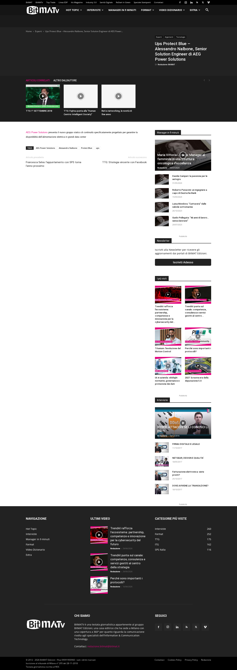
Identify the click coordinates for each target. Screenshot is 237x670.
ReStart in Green (123, 2)
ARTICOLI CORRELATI (38, 80)
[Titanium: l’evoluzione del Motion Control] (168, 336)
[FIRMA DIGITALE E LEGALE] (162, 447)
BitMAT (29, 2)
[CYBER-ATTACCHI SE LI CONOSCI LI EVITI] (183, 423)
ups (97, 148)
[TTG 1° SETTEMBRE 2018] (43, 96)
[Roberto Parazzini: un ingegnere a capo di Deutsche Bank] (162, 193)
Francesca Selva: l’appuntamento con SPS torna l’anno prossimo (53, 164)
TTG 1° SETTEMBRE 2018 (39, 111)
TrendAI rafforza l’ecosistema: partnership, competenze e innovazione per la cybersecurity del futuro (127, 536)
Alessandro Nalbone (68, 148)
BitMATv (39, 2)
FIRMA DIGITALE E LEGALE (186, 444)
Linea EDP (63, 2)
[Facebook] (180, 2)
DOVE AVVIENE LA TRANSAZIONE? (190, 485)
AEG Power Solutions (37, 132)
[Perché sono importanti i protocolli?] (198, 336)
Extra (193, 10)
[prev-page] (204, 80)
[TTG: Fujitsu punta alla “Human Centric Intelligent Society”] (81, 96)
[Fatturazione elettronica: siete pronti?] (162, 475)
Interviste (94, 10)
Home (29, 31)
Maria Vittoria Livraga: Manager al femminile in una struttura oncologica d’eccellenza (181, 159)
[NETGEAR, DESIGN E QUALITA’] (162, 461)
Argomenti (169, 37)
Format (146, 10)
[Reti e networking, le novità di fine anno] (118, 96)
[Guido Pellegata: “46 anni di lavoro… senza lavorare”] (162, 221)
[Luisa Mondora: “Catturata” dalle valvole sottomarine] (162, 207)
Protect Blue (86, 148)
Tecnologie (180, 37)
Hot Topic (72, 10)
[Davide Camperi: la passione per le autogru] (162, 179)
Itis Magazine (77, 2)
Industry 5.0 (91, 2)
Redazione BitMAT (166, 64)
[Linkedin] (191, 2)
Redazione (162, 167)
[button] (207, 10)
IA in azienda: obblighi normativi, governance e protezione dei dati (167, 380)
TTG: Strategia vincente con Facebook (124, 162)
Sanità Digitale (106, 2)
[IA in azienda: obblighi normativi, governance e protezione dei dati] (168, 366)
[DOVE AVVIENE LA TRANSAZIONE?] (162, 489)
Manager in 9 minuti (122, 10)
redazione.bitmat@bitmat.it (103, 646)
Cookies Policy (174, 659)
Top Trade (50, 2)
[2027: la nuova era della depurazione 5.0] (198, 366)
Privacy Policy (191, 659)
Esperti (38, 31)
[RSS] (197, 2)
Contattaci (158, 2)
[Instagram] (185, 2)
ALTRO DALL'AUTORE (65, 80)
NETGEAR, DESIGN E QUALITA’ (188, 458)
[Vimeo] (208, 2)
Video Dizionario (170, 10)
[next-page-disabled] (209, 80)
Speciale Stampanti (142, 2)
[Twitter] (202, 2)
